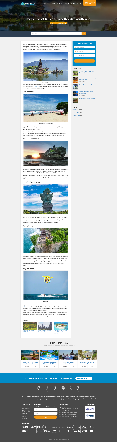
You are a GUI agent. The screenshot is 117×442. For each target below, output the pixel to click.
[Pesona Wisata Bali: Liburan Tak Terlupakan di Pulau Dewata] (45, 326)
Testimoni (69, 3)
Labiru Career (24, 418)
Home (47, 3)
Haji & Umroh (24, 416)
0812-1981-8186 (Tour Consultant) (69, 414)
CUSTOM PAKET (84, 378)
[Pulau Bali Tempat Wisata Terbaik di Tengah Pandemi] (30, 326)
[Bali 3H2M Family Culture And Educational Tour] (30, 355)
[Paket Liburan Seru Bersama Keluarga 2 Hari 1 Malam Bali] (49, 355)
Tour (53, 3)
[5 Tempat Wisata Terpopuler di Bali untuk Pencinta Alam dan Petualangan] (61, 326)
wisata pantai (39, 131)
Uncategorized (77, 115)
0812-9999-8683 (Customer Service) (69, 412)
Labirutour (37, 86)
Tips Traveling (77, 112)
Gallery (60, 3)
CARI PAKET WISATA (84, 61)
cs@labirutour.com (65, 410)
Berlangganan (45, 417)
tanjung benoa (26, 306)
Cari (84, 33)
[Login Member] (80, 3)
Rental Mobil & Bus (26, 415)
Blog (76, 3)
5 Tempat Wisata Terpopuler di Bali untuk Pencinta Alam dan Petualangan (60, 332)
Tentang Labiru (25, 406)
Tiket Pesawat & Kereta (27, 411)
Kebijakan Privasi (25, 410)
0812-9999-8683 (89, 4)
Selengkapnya (81, 399)
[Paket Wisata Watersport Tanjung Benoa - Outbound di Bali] (68, 355)
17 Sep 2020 (60, 23)
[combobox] (84, 47)
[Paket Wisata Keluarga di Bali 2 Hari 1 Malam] (87, 355)
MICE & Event (25, 413)
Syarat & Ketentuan (26, 408)
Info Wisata (53, 23)
